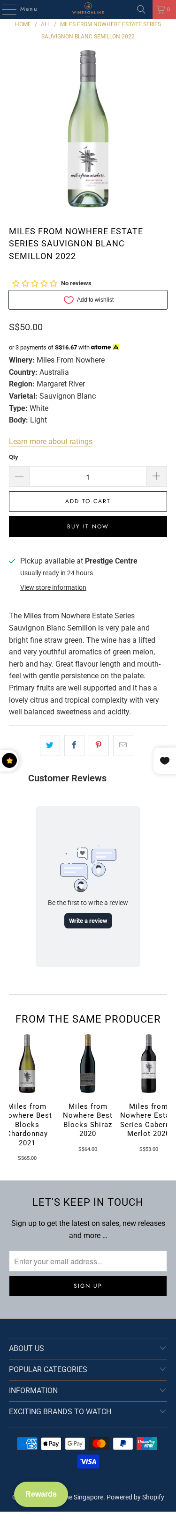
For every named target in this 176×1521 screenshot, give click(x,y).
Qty (13, 456)
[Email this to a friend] (123, 746)
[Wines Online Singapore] (88, 9)
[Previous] (12, 1098)
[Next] (164, 1098)
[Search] (141, 9)
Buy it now (88, 526)
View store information (53, 587)
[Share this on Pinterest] (99, 746)
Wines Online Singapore (69, 1497)
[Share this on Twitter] (50, 746)
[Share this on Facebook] (74, 746)
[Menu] (4, 9)
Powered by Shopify (135, 1497)
